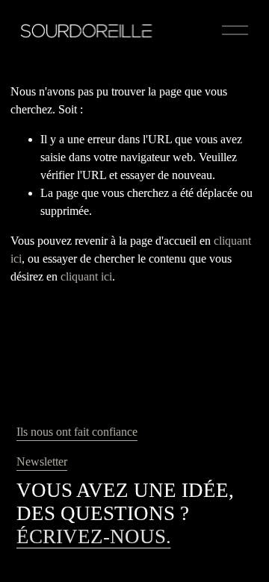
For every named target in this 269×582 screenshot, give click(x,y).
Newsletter (41, 461)
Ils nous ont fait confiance (76, 431)
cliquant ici (86, 276)
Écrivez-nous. (93, 536)
